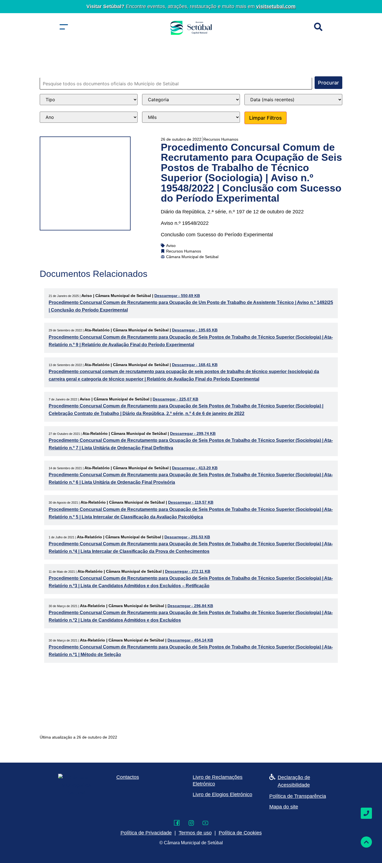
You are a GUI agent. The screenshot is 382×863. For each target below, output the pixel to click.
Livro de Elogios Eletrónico (222, 794)
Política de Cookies (240, 833)
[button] (64, 27)
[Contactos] (366, 813)
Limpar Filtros (265, 118)
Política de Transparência (297, 796)
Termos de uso (195, 833)
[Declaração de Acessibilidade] (272, 777)
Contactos (127, 777)
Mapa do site (283, 807)
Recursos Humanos (220, 139)
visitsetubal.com (276, 6)
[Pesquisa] (318, 27)
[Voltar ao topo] (366, 842)
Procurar (328, 83)
